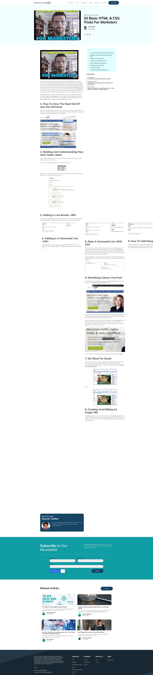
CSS (76, 85)
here (121, 353)
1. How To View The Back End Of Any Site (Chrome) (102, 52)
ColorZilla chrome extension (99, 282)
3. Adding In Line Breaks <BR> (97, 58)
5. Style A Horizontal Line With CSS (98, 63)
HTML (71, 85)
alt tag (115, 415)
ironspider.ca (80, 89)
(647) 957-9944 (47, 672)
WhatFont (116, 320)
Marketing (87, 15)
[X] (87, 34)
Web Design (95, 15)
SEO (96, 81)
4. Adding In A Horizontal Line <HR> (98, 60)
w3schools (54, 96)
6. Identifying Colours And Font (97, 65)
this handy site (119, 249)
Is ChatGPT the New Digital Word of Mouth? (99, 79)
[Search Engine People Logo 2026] (42, 1)
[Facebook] (85, 34)
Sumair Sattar (50, 518)
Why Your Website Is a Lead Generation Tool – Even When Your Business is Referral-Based (101, 89)
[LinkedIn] (90, 34)
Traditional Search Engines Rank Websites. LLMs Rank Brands (100, 83)
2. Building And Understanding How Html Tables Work (101, 55)
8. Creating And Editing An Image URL (99, 69)
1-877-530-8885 (42, 670)
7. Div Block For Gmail (95, 67)
